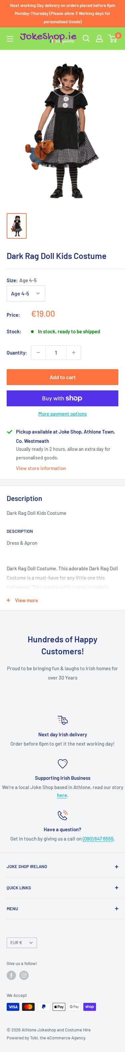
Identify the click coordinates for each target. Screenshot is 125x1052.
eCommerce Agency (66, 1037)
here (62, 795)
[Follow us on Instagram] (24, 975)
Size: (22, 280)
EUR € (16, 942)
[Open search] (86, 38)
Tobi (34, 1037)
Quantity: (17, 353)
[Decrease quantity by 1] (38, 353)
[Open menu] (10, 38)
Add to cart (63, 377)
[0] (113, 38)
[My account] (99, 38)
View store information (41, 468)
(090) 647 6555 (98, 839)
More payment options (62, 414)
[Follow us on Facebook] (11, 975)
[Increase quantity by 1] (74, 353)
